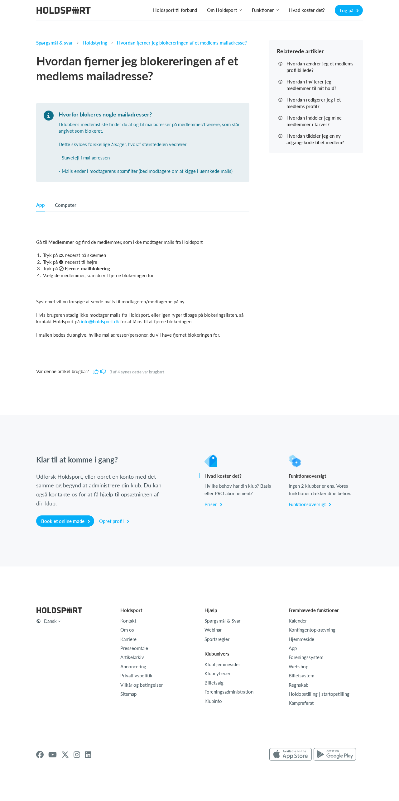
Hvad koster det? (307, 10)
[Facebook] (40, 754)
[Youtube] (52, 754)
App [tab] (40, 205)
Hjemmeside (301, 639)
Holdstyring (95, 42)
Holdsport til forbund (175, 10)
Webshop (298, 666)
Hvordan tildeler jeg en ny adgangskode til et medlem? (315, 139)
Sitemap (128, 694)
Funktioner (263, 10)
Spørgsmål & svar (54, 42)
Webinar (213, 630)
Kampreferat (301, 703)
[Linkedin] (88, 754)
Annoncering (133, 666)
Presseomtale (134, 648)
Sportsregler (216, 639)
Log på (347, 10)
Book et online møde (63, 521)
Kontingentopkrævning (312, 630)
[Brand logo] (63, 11)
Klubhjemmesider (222, 664)
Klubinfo (213, 701)
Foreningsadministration (228, 691)
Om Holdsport (222, 10)
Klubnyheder (217, 673)
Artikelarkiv (132, 657)
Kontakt (128, 620)
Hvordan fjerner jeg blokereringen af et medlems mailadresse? (182, 42)
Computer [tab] (65, 205)
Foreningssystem (306, 657)
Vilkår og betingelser (141, 685)
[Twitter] (65, 754)
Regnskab (298, 685)
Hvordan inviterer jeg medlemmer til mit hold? (311, 85)
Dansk (50, 621)
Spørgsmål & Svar (222, 620)
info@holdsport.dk (100, 321)
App (293, 648)
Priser (211, 504)
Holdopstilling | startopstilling (319, 694)
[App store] (290, 754)
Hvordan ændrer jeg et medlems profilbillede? (319, 67)
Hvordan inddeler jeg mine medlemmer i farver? (314, 121)
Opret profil (112, 521)
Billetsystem (301, 675)
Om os (127, 630)
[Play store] (335, 754)
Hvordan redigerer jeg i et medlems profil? (313, 103)
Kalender (298, 620)
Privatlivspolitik (136, 675)
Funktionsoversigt (308, 504)
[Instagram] (77, 754)
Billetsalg (214, 682)
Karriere (128, 639)
